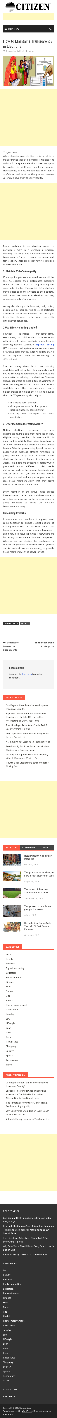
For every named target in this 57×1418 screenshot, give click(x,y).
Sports (9, 1055)
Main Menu (13, 28)
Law (8, 1018)
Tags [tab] (45, 847)
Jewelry (10, 1014)
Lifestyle (10, 1023)
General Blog (25, 1408)
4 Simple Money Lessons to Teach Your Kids (28, 741)
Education (11, 972)
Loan (8, 1027)
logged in (27, 673)
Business (10, 963)
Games (9, 991)
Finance (10, 981)
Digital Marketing (15, 968)
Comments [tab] (28, 847)
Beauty (9, 958)
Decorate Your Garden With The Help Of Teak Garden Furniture (37, 926)
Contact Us (9, 1396)
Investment (12, 1009)
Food (8, 986)
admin (31, 51)
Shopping (11, 1046)
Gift (8, 995)
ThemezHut (8, 1414)
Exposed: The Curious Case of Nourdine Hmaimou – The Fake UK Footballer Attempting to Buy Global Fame (26, 717)
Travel (9, 1064)
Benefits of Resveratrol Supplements (11, 646)
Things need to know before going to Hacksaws (38, 908)
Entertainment (14, 977)
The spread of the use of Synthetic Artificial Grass (36, 891)
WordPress (27, 1411)
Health (9, 1000)
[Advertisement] (30, 16)
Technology (12, 1060)
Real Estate (12, 1041)
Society (24, 623)
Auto (8, 954)
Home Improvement (16, 1004)
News (9, 1032)
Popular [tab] (11, 847)
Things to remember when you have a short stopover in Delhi (39, 874)
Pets (8, 1037)
